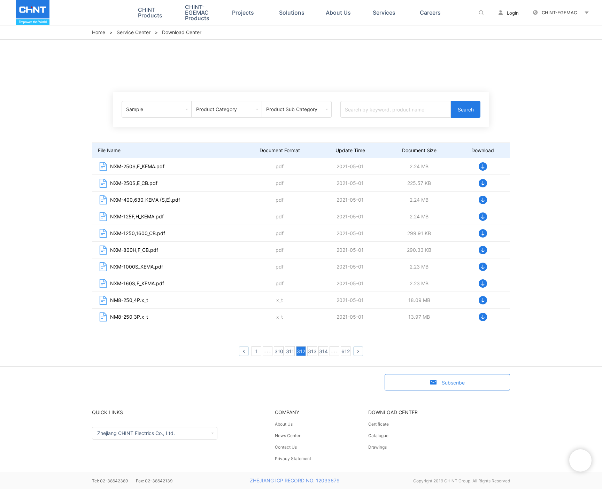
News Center (287, 435)
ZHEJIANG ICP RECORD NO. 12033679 (295, 480)
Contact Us (286, 447)
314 (323, 351)
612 (345, 351)
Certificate (378, 424)
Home (98, 32)
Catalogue (378, 435)
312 (301, 351)
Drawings (377, 447)
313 (312, 351)
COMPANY (287, 412)
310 (279, 351)
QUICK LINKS (107, 412)
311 (290, 351)
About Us (284, 424)
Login (513, 13)
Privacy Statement (293, 458)
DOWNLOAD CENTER (393, 412)
